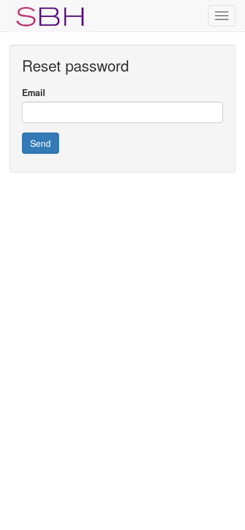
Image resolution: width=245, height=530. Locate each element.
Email (33, 92)
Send (40, 143)
